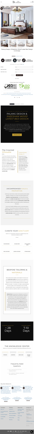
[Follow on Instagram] (28, 423)
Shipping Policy (12, 411)
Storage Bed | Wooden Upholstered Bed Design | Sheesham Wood (28, 398)
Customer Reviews (4, 414)
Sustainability (3, 416)
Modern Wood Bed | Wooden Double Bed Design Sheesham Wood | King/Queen (5, 399)
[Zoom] (2, 38)
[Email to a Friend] (18, 97)
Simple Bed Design (14, 95)
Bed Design (4, 94)
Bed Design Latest (9, 94)
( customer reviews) (18, 56)
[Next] (31, 22)
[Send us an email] (30, 423)
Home (13, 47)
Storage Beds (27, 251)
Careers (2, 418)
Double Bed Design (19, 94)
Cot (15, 94)
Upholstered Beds (27, 244)
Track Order (20, 415)
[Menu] (1, 2)
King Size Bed (19, 47)
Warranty (10, 419)
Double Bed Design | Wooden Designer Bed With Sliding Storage (17, 398)
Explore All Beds (17, 134)
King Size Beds (7, 251)
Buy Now (17, 78)
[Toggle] (8, 370)
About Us (2, 409)
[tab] (12, 104)
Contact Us (11, 409)
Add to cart (19, 75)
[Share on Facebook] (16, 97)
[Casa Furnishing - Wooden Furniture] (17, 2)
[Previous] (2, 22)
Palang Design (31, 94)
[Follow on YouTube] (28, 425)
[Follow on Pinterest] (31, 423)
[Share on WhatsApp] (14, 97)
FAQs (18, 417)
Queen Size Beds (17, 251)
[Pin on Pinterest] (19, 97)
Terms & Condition (12, 415)
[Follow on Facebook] (27, 423)
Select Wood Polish (3, 69)
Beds (16, 47)
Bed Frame (13, 94)
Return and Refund (12, 413)
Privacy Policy (11, 417)
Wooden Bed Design (20, 95)
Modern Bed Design (25, 94)
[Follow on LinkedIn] (27, 425)
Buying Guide (28, 355)
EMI (23, 64)
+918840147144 (29, 414)
